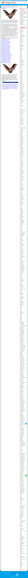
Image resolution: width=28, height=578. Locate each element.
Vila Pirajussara (22, 248)
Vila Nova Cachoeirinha (22, 231)
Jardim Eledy (21, 372)
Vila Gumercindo (22, 190)
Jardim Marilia (21, 404)
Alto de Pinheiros (22, 286)
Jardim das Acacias (22, 361)
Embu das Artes (22, 556)
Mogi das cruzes (22, 528)
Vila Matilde (21, 150)
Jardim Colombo (22, 356)
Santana (21, 58)
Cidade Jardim (21, 88)
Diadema (21, 519)
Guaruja (21, 549)
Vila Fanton (21, 186)
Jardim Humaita (22, 386)
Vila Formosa (21, 189)
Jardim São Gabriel (22, 460)
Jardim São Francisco (22, 459)
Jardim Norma (21, 413)
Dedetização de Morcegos (23, 13)
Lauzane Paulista (22, 45)
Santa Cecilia (21, 122)
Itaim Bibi (21, 41)
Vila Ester (21, 185)
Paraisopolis (21, 49)
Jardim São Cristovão (22, 458)
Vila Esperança (21, 184)
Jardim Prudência (22, 434)
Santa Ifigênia (21, 123)
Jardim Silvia (21, 472)
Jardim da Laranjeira (22, 359)
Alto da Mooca (21, 285)
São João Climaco (22, 61)
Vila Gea (21, 192)
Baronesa (21, 289)
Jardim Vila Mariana (22, 490)
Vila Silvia (21, 273)
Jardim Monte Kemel (22, 409)
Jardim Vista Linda (22, 493)
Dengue (19, 0)
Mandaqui (21, 497)
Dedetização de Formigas (8, 85)
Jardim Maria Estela (22, 402)
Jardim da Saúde (22, 362)
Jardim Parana (21, 417)
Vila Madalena (21, 213)
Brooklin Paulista (22, 297)
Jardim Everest (21, 375)
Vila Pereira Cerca (22, 245)
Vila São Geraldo (22, 270)
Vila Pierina (21, 247)
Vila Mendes (21, 204)
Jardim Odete (21, 414)
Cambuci (21, 300)
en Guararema (21, 539)
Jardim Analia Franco (22, 326)
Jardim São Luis (22, 463)
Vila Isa (21, 206)
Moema (21, 47)
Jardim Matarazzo (22, 333)
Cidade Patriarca (22, 93)
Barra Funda (21, 79)
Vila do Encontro (22, 176)
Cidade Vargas (21, 97)
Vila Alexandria (21, 132)
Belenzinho (21, 292)
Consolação (21, 99)
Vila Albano (21, 129)
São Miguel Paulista (22, 64)
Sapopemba (21, 66)
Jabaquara (21, 242)
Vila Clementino (22, 163)
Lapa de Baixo (21, 105)
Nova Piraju (21, 510)
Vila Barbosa (21, 144)
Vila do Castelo (21, 175)
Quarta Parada (21, 117)
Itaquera (21, 43)
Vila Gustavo (21, 179)
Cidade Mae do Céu (22, 92)
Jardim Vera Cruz (22, 487)
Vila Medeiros (21, 201)
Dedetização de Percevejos (9, 88)
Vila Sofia (21, 275)
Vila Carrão (21, 158)
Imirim (20, 315)
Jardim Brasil (21, 341)
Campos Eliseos (22, 31)
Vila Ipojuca (21, 205)
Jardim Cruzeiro (22, 357)
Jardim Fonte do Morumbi (23, 377)
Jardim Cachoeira (22, 343)
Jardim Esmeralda (22, 373)
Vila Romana (21, 257)
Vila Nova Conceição (22, 232)
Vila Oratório (21, 237)
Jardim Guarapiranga (22, 382)
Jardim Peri (21, 426)
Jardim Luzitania (22, 397)
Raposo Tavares (22, 120)
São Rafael (21, 65)
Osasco (21, 524)
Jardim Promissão (22, 433)
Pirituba (21, 354)
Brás (20, 295)
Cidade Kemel (21, 90)
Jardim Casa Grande (22, 349)
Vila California (21, 152)
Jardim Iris (21, 389)
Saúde (20, 125)
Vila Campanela (22, 153)
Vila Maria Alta (21, 216)
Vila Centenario (22, 161)
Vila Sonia (21, 276)
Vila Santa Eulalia (22, 262)
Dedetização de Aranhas (9, 87)
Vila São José (21, 271)
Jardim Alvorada (22, 323)
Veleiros (21, 70)
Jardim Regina (21, 435)
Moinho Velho (21, 48)
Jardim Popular (21, 431)
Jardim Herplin (21, 385)
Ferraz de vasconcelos (22, 545)
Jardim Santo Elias (22, 454)
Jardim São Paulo (22, 465)
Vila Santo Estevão (22, 267)
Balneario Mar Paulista (22, 288)
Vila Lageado (21, 210)
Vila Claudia (21, 160)
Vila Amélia (21, 135)
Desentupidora (4, 87)
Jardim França (21, 378)
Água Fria (21, 74)
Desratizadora (15, 86)
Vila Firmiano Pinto (22, 188)
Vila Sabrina (21, 259)
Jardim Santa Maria (22, 446)
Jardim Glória (21, 379)
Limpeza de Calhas (6, 89)
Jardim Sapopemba (22, 469)
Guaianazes (21, 37)
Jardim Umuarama (22, 485)
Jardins (21, 494)
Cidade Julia (21, 89)
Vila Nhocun (21, 228)
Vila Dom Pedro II (22, 177)
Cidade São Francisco (22, 94)
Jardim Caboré (21, 342)
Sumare (21, 68)
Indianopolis (21, 38)
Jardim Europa (21, 374)
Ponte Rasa (21, 116)
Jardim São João (22, 461)
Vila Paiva (21, 238)
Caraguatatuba (22, 548)
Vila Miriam (21, 219)
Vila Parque (21, 241)
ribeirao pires (21, 529)
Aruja (20, 527)
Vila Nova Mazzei (22, 234)
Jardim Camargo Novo (22, 345)
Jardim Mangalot (22, 399)
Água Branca (21, 73)
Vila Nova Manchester (22, 233)
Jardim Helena (21, 384)
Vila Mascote (21, 131)
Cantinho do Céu (22, 303)
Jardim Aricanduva (22, 332)
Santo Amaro (21, 59)
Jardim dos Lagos (22, 370)
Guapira (21, 103)
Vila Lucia (21, 212)
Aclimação (21, 72)
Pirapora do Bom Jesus (22, 559)
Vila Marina (21, 118)
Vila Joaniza (21, 209)
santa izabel (21, 541)
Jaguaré (21, 320)
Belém (20, 291)
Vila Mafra (21, 214)
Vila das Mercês (22, 172)
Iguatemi (21, 314)
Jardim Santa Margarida (23, 445)
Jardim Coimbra (22, 355)
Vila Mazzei (21, 154)
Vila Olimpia (21, 236)
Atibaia (21, 544)
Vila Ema (21, 181)
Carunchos (15, 0)
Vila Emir (21, 182)
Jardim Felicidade (22, 376)
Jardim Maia (21, 398)
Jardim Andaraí (21, 328)
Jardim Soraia (21, 475)
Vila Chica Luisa (22, 162)
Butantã (21, 299)
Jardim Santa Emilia (22, 442)
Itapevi (21, 554)
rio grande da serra (22, 542)
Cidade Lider (21, 91)
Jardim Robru (21, 439)
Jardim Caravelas (22, 348)
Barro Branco (21, 290)
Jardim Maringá (22, 405)
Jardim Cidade (21, 353)
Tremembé (21, 501)
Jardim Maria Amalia (22, 401)
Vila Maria (21, 215)
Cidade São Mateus (22, 95)
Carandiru (21, 305)
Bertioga (21, 546)
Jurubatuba (21, 44)
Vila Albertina (21, 130)
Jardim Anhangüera (22, 330)
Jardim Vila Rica (22, 491)
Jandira (21, 555)
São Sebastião (21, 551)
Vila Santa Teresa (22, 264)
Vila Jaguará (21, 208)
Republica (21, 121)
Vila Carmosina (21, 157)
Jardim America (22, 324)
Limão (20, 496)
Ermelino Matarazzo (22, 36)
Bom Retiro (21, 293)
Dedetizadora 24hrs (22, 24)
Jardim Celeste (21, 351)
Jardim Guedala (22, 383)
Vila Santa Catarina (22, 261)
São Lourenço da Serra (22, 557)
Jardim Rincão (21, 437)
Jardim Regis (21, 436)
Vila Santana (21, 263)
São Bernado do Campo (23, 520)
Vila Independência (22, 202)
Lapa (20, 104)
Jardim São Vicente (22, 468)
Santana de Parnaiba (22, 553)
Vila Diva (21, 174)
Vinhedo (21, 567)
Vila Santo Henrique (22, 268)
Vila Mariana (21, 218)
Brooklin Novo (21, 296)
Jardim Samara (21, 441)
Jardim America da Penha (23, 325)
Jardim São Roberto (22, 467)
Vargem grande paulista (23, 531)
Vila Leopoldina (22, 211)
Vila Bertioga (21, 148)
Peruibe (21, 547)
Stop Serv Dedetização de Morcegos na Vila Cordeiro (17, 572)
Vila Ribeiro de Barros (22, 256)
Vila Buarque (21, 149)
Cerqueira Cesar (22, 33)
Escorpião (22, 0)
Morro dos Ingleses (22, 499)
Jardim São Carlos (22, 457)
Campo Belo (21, 301)
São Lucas (21, 62)
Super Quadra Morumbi (23, 127)
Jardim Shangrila (22, 471)
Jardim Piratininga (22, 430)
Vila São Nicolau (22, 272)
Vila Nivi (21, 229)
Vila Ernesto (21, 183)
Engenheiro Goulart (22, 35)
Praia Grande (21, 525)
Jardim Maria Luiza (22, 403)
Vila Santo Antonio (22, 265)
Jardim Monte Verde (22, 410)
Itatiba (20, 568)
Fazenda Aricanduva (22, 100)
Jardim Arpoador (22, 515)
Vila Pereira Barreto (22, 244)
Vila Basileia (21, 145)
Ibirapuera (21, 313)
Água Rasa (21, 76)
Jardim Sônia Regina (22, 474)
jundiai (20, 530)
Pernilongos (25, 0)
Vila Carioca (21, 156)
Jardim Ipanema (22, 388)
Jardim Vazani (21, 486)
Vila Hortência (21, 513)
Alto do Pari (21, 287)
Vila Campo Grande (22, 155)
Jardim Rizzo (21, 438)
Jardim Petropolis (22, 428)
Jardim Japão (21, 512)
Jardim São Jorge (22, 462)
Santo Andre (21, 522)
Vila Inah (21, 200)
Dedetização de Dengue (23, 11)
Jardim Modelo (21, 407)
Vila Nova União (22, 235)
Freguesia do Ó (22, 101)
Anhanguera (21, 77)
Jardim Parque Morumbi (23, 418)
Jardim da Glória (22, 358)
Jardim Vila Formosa (22, 489)
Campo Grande (22, 302)
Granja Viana (21, 102)
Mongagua (21, 550)
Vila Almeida (21, 133)
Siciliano (21, 67)
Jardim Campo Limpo (22, 347)
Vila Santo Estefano (22, 266)
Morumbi (21, 502)
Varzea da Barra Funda (22, 128)
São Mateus (21, 63)
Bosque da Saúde (22, 294)
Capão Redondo (22, 304)
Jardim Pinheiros (22, 429)
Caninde (21, 32)
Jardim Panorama (22, 416)
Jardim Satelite (21, 470)
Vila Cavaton (21, 159)
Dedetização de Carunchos (8, 86)
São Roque (21, 558)
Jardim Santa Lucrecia (22, 444)
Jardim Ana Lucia (22, 327)
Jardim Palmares (22, 415)
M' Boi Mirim (21, 498)
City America (21, 34)
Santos (21, 523)
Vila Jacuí (21, 207)
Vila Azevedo (21, 143)
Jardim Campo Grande (22, 346)
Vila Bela (21, 146)
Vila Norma (21, 230)
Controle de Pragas (4, 84)
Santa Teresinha (22, 124)
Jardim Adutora (22, 321)
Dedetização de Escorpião (23, 16)
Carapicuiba (21, 552)
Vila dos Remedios (22, 180)
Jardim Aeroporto (22, 322)
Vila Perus (21, 246)
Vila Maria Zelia (22, 71)
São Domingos (21, 60)
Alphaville (21, 517)
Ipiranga (21, 316)
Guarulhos (21, 526)
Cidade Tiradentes (22, 96)
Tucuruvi (21, 500)
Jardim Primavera (22, 432)
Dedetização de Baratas (11, 84)
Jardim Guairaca (22, 380)
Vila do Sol (21, 178)
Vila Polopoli (21, 249)
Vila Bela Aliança (22, 147)
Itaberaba (21, 40)
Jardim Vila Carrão (22, 488)
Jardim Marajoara (22, 400)
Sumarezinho (21, 69)
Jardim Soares (21, 473)
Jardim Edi (21, 371)
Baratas (12, 0)
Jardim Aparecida (22, 331)
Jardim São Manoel (22, 464)
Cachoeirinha (21, 30)
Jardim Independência (22, 387)
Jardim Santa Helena (22, 443)
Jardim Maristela (22, 406)
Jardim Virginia (21, 492)
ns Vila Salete (21, 260)
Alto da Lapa (21, 284)
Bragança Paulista (22, 569)
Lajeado (21, 495)
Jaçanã (20, 319)
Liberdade (21, 106)
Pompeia (21, 115)
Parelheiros (21, 50)
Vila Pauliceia (21, 243)
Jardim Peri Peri (22, 427)
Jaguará (21, 318)
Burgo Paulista (21, 298)
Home (26, 2)
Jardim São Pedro (22, 466)
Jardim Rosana (21, 440)
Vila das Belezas (22, 171)
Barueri (21, 518)
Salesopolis (21, 540)
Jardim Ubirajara (22, 483)
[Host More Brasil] (17, 576)
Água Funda (21, 75)
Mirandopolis (21, 46)
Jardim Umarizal (22, 484)
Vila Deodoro (21, 173)
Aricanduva (21, 78)
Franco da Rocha (22, 543)
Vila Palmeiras (21, 239)
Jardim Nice (21, 412)
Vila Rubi (21, 258)
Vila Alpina (21, 134)
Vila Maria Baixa (22, 217)
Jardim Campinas (22, 344)
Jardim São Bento (22, 455)
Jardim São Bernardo (22, 456)
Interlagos (21, 39)
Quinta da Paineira (22, 119)
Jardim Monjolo (22, 408)
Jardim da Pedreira (22, 360)
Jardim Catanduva (22, 350)
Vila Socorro (21, 274)
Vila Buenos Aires (22, 151)
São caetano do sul (22, 521)
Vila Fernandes (21, 187)
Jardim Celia (21, 352)
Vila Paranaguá (21, 240)
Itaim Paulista (21, 42)
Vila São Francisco (22, 269)
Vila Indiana (21, 203)
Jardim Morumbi (22, 411)
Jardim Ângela (21, 329)
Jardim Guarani (21, 381)
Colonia (21, 98)
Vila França (21, 191)
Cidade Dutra (21, 87)
